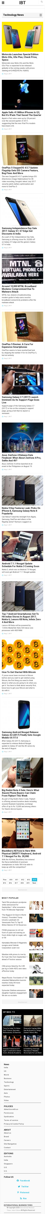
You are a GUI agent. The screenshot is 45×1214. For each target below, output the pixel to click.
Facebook (24, 1180)
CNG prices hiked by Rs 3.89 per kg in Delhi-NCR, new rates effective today (14, 968)
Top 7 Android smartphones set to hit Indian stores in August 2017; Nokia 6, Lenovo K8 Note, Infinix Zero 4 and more (21, 618)
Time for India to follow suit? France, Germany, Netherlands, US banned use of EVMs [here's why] (12, 1032)
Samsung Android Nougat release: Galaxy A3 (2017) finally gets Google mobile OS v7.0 (21, 735)
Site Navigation (10, 1144)
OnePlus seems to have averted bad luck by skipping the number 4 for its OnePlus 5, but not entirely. (19, 352)
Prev (4, 880)
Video (6, 1100)
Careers (7, 1140)
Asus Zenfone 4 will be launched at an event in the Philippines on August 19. (17, 465)
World (6, 1075)
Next (34, 883)
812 (22, 880)
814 (34, 880)
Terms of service (11, 1120)
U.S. (5, 1171)
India (6, 1067)
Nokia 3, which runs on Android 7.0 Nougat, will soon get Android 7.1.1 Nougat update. (19, 570)
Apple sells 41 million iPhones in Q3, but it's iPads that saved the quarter (21, 113)
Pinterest (24, 1192)
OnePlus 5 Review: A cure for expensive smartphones (17, 345)
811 (16, 880)
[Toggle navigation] (3, 2)
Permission (9, 1113)
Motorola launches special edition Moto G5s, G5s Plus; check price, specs (20, 57)
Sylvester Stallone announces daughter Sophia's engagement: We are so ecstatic (14, 993)
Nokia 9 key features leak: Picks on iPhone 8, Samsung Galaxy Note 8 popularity (21, 511)
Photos (7, 1097)
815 (4, 883)
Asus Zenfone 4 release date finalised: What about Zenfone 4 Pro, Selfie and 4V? (21, 458)
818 (22, 883)
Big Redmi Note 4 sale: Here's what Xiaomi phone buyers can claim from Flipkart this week (20, 793)
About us (7, 1133)
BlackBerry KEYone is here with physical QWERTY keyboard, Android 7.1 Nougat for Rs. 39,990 (21, 853)
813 (28, 880)
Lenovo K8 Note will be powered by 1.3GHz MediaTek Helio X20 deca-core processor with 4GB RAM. (17, 627)
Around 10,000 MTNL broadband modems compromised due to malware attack (19, 289)
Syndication (9, 1117)
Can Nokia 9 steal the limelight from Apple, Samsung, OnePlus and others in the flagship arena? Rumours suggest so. (19, 519)
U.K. (5, 1167)
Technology (9, 1082)
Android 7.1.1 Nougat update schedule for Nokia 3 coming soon (20, 565)
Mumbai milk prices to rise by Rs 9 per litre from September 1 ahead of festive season (14, 957)
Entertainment (10, 1089)
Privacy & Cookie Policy (14, 1124)
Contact (7, 1147)
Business (8, 1078)
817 (16, 883)
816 (10, 883)
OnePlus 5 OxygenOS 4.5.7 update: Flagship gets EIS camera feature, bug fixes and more (20, 170)
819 (28, 883)
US (5, 1071)
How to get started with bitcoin (19, 672)
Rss (24, 1198)
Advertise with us (11, 1109)
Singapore (8, 1164)
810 (11, 880)
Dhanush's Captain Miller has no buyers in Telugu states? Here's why (32, 1030)
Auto (6, 1093)
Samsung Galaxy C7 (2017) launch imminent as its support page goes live (20, 400)
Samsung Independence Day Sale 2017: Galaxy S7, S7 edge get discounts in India (19, 231)
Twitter (24, 1186)
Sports (7, 1086)
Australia (7, 1156)
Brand (6, 1137)
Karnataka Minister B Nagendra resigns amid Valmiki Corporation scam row (14, 945)
